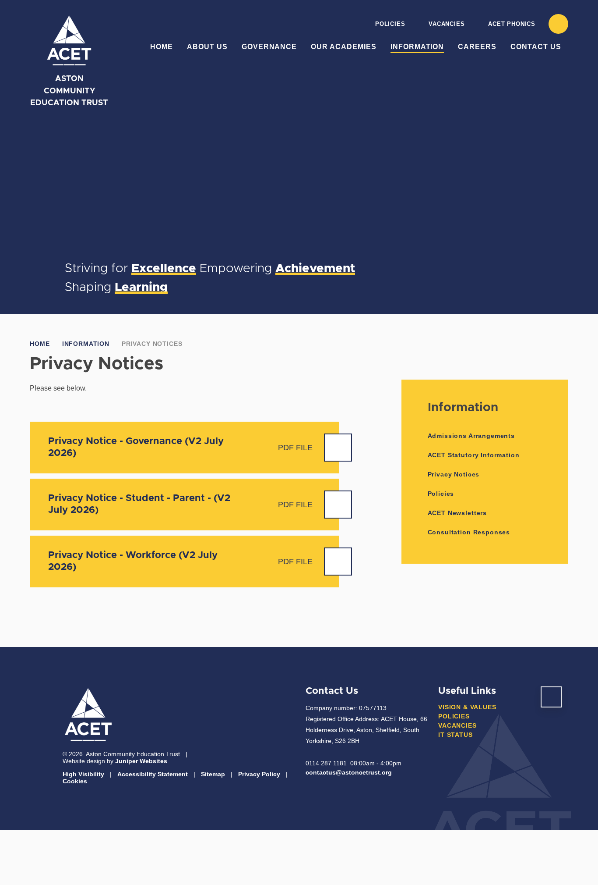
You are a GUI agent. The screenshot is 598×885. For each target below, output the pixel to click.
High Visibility (83, 774)
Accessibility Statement (152, 774)
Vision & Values (467, 707)
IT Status (455, 734)
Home (39, 343)
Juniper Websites (141, 760)
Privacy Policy (259, 774)
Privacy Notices (152, 343)
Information (85, 343)
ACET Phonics (511, 24)
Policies (390, 24)
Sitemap (213, 774)
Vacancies (446, 24)
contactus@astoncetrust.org (349, 772)
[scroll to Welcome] (551, 696)
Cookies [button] (75, 781)
